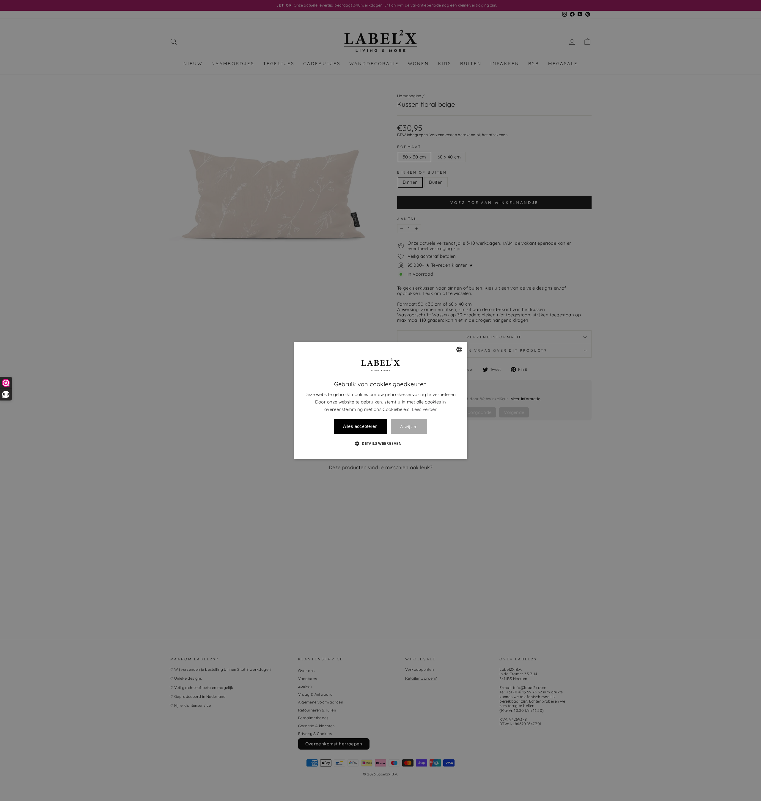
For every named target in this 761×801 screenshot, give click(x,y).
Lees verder (424, 409)
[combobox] (459, 349)
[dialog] (380, 400)
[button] (380, 443)
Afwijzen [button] (409, 426)
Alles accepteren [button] (360, 426)
